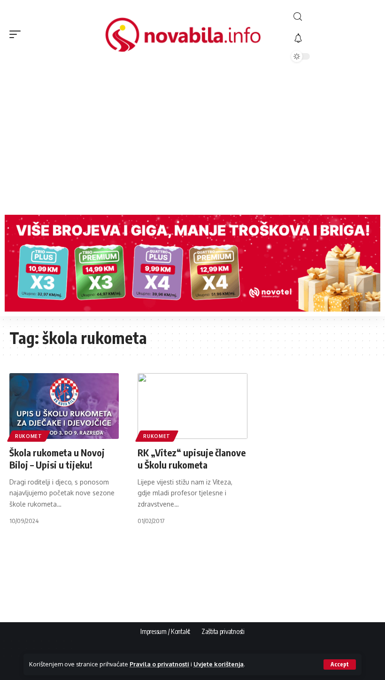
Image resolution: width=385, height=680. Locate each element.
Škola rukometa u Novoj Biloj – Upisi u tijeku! (57, 458)
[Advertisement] (192, 139)
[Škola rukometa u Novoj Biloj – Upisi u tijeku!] (64, 406)
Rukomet (28, 436)
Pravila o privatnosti (159, 664)
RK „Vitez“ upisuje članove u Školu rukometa (192, 458)
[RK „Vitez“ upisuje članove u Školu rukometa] (192, 406)
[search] (333, 16)
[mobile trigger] (17, 34)
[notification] (333, 38)
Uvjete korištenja (218, 664)
